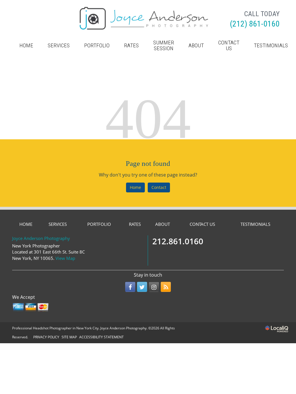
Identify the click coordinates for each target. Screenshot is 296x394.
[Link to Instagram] (154, 287)
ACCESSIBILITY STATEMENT (101, 337)
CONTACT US (228, 45)
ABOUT (196, 45)
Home (135, 187)
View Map (65, 258)
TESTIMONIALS (271, 45)
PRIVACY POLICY (46, 337)
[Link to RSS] (166, 287)
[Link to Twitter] (142, 287)
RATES (131, 45)
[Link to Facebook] (130, 287)
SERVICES (59, 45)
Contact (158, 187)
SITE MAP (69, 337)
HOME (26, 45)
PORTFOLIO (97, 45)
